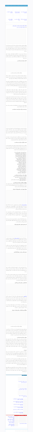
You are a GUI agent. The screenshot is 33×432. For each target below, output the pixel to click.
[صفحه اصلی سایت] (26, 5)
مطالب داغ (25, 5)
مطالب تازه (21, 5)
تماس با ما (8, 5)
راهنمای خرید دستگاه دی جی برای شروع (18, 409)
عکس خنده (14, 5)
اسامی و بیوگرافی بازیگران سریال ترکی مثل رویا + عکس (11, 417)
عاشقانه (11, 5)
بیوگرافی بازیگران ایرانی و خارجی (21, 27)
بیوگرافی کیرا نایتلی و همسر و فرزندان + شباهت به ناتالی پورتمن (11, 420)
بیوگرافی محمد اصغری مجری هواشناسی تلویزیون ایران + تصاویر (11, 425)
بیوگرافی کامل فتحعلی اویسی (23, 423)
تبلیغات (18, 5)
